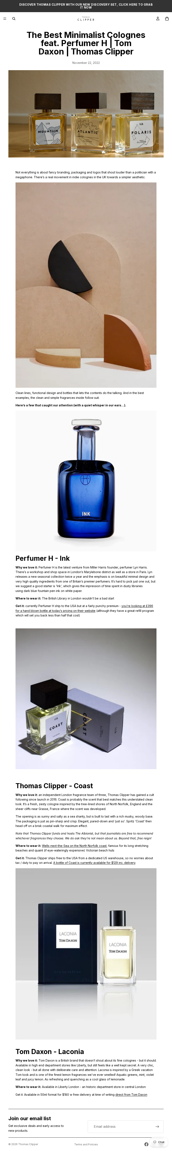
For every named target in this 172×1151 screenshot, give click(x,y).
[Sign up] (157, 1126)
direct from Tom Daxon (131, 1094)
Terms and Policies (86, 1144)
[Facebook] (146, 1144)
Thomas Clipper (28, 1144)
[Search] (13, 18)
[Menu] (5, 18)
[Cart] (167, 18)
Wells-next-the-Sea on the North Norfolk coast (74, 845)
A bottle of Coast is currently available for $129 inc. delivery (94, 862)
